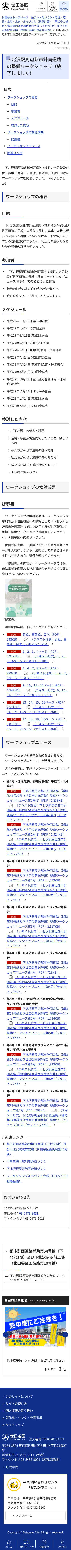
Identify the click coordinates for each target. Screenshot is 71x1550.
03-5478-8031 (28, 1213)
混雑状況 (44, 1546)
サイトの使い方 (16, 1403)
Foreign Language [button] (52, 8)
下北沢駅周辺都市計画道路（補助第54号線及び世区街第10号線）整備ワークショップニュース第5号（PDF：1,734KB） (37, 1013)
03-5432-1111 (24, 1454)
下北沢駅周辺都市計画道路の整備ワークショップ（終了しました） (37, 1278)
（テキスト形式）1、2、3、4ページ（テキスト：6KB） (36, 658)
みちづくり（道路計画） (37, 21)
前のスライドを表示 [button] (8, 1334)
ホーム (8, 1546)
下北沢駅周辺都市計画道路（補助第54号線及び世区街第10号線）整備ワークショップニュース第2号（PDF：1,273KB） (37, 875)
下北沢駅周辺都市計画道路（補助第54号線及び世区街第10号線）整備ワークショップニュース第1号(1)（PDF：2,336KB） (37, 795)
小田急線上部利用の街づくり (26, 1161)
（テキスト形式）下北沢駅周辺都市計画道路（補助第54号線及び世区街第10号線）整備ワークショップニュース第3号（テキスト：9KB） (37, 938)
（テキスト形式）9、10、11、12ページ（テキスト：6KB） (37, 692)
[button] (41, 6)
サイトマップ (15, 1425)
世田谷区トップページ (15, 17)
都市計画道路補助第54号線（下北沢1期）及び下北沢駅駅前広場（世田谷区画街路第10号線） (37, 1149)
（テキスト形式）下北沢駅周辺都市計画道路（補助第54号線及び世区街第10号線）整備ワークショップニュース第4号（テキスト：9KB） (37, 984)
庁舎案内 (12, 1467)
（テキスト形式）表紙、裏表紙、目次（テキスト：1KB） (37, 641)
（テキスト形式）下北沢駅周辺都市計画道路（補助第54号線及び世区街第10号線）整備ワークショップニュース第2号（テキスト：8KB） (37, 892)
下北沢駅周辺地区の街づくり (26, 1168)
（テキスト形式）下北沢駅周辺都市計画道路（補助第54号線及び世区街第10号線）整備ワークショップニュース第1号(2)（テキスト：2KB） (37, 846)
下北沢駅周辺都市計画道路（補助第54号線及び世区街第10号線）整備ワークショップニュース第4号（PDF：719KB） (37, 967)
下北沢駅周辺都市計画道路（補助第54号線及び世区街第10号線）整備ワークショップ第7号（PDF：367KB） (37, 1105)
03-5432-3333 (30, 1502)
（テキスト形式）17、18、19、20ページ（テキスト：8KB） (35, 726)
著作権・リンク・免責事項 (24, 1418)
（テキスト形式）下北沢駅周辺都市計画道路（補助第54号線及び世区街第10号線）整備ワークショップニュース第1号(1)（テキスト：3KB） (37, 812)
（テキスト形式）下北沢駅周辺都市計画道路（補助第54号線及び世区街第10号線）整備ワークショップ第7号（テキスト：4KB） (37, 1117)
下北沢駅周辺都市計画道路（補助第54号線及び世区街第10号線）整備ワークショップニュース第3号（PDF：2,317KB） (37, 921)
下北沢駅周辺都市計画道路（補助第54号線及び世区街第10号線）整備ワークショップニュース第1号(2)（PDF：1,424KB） (37, 829)
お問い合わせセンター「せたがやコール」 (44, 1484)
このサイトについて (19, 1396)
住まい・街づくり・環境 (45, 17)
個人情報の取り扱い (19, 1410)
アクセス (62, 1546)
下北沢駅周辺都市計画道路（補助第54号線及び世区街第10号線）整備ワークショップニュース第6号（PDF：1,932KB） (37, 1059)
